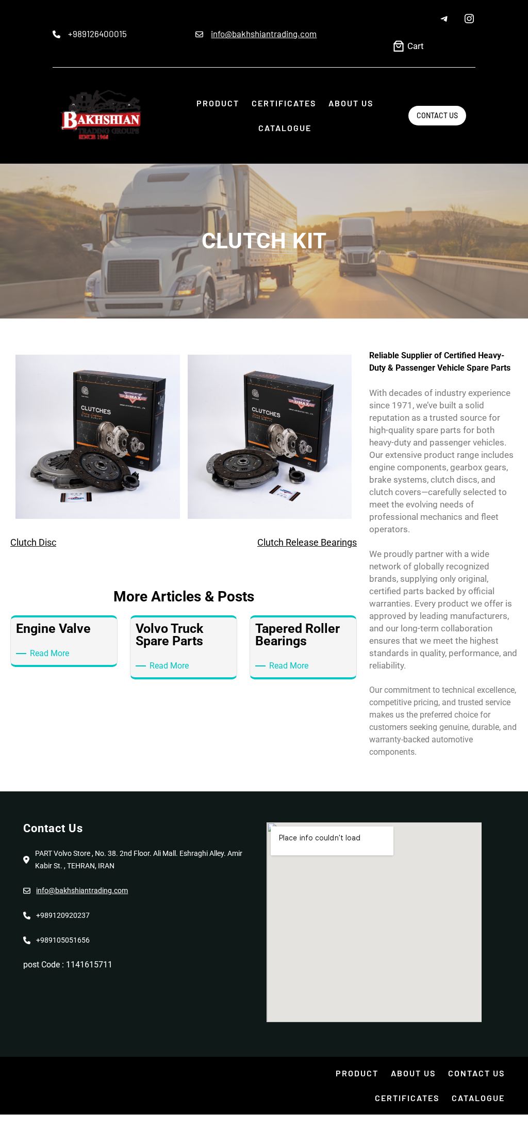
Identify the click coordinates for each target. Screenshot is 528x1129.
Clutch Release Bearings (307, 542)
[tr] (469, 18)
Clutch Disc (33, 542)
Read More (51, 652)
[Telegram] (444, 18)
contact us (437, 115)
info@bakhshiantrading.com (264, 33)
